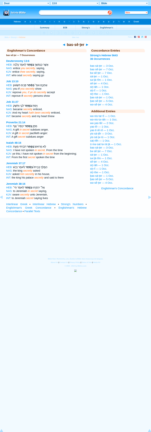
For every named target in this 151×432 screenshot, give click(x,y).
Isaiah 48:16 (13, 142)
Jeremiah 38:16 (15, 183)
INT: (8, 75)
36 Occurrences (100, 58)
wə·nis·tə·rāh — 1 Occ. (103, 119)
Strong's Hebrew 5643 (104, 55)
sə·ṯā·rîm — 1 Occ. (101, 79)
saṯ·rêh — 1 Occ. (100, 140)
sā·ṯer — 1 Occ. (99, 76)
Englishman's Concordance (117, 188)
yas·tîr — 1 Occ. (99, 126)
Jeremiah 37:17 (15, 163)
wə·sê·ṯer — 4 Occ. (101, 104)
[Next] (147, 203)
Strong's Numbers (72, 204)
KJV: (9, 71)
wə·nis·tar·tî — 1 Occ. (103, 116)
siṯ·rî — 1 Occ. (98, 90)
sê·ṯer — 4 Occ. (99, 83)
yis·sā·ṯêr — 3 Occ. (101, 133)
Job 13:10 (12, 81)
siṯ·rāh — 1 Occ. (99, 86)
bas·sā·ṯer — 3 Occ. (102, 65)
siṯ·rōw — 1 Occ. (100, 93)
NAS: (9, 68)
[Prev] (3, 203)
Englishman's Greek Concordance (28, 207)
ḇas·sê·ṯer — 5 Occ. (102, 101)
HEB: (9, 64)
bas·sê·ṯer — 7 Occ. (102, 69)
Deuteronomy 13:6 (17, 60)
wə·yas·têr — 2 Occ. (102, 123)
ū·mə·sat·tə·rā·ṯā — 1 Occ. (106, 144)
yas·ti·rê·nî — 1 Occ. (102, 130)
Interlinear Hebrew (44, 204)
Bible (7, 37)
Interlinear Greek (16, 204)
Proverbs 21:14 (15, 122)
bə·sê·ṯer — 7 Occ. (101, 72)
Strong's (14, 37)
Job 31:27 (12, 101)
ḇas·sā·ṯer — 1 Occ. (102, 97)
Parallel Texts (32, 211)
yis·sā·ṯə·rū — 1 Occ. (102, 137)
